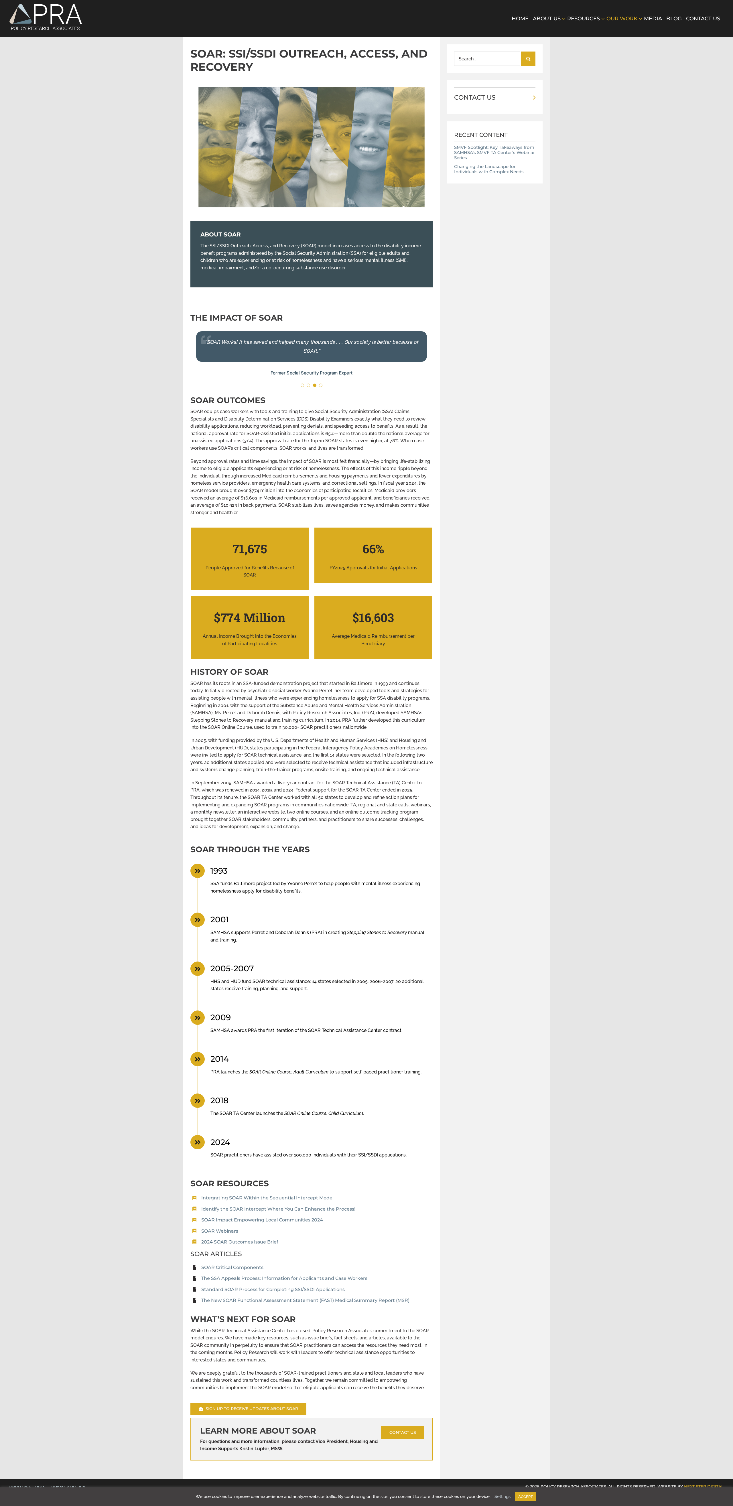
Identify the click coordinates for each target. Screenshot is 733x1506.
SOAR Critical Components (232, 1267)
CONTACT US (475, 97)
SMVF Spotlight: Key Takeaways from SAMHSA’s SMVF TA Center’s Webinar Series (494, 152)
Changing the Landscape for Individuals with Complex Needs (489, 169)
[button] (302, 385)
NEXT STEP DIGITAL (704, 1486)
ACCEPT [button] (525, 1497)
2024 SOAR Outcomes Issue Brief (239, 1242)
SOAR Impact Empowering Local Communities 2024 (262, 1220)
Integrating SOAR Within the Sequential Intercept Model (267, 1198)
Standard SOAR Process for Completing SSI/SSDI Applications (273, 1289)
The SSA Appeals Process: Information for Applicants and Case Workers (284, 1278)
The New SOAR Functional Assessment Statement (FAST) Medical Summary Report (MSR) (305, 1300)
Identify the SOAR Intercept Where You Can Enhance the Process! (278, 1209)
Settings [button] (502, 1496)
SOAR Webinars (219, 1231)
